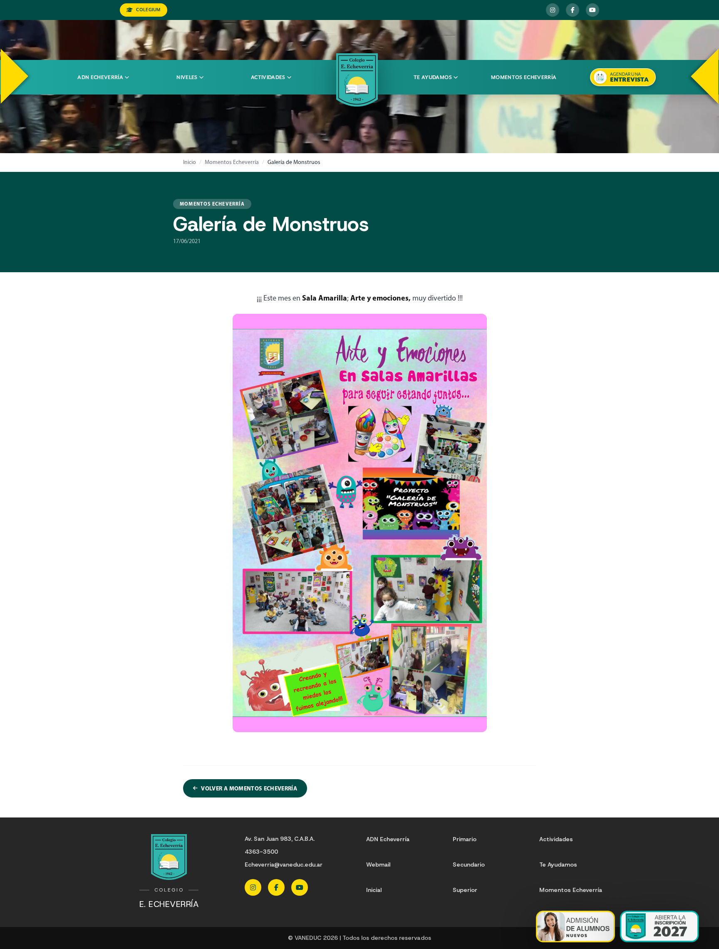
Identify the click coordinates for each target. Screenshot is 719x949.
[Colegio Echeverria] (357, 80)
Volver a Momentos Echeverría (249, 788)
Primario (464, 839)
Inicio (189, 162)
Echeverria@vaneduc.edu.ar (283, 864)
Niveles (186, 77)
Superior (465, 890)
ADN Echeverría (100, 77)
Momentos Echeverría (524, 77)
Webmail (378, 864)
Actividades (268, 77)
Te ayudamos (433, 77)
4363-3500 (261, 851)
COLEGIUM (148, 9)
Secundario (469, 864)
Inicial (374, 890)
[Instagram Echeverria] (552, 10)
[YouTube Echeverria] (592, 10)
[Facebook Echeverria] (572, 10)
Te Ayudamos (558, 864)
